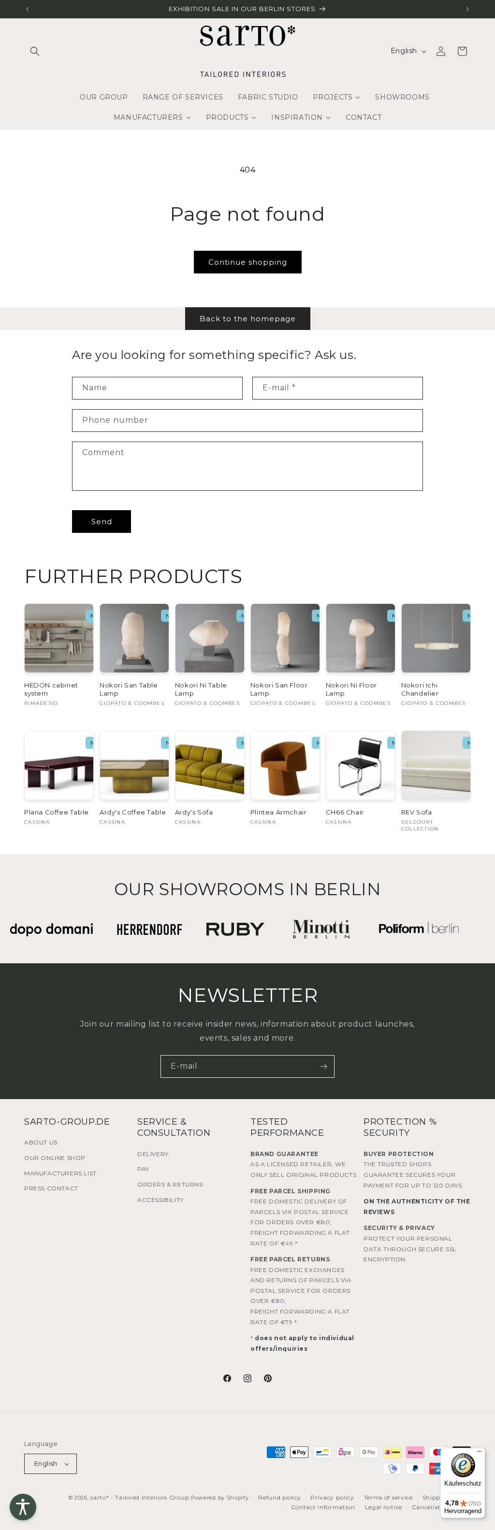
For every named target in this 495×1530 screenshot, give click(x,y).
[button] (34, 51)
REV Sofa (416, 812)
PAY (143, 1169)
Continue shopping (247, 262)
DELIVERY (153, 1154)
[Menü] (479, 1453)
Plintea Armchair (278, 812)
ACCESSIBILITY (160, 1199)
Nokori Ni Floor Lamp (351, 689)
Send (101, 521)
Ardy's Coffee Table (133, 812)
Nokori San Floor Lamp (279, 689)
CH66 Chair (345, 812)
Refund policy (279, 1497)
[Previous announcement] (27, 9)
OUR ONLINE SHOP (55, 1157)
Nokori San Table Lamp (129, 689)
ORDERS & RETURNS (170, 1184)
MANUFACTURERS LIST (60, 1173)
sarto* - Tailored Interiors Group (139, 1497)
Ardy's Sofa (194, 812)
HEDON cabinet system (51, 689)
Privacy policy (332, 1497)
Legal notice (383, 1507)
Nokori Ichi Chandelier (420, 689)
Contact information (323, 1507)
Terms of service (388, 1497)
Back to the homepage (248, 318)
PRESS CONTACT (51, 1188)
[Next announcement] (467, 9)
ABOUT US (41, 1142)
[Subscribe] (323, 1066)
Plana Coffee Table (56, 812)
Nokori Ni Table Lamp (201, 689)
